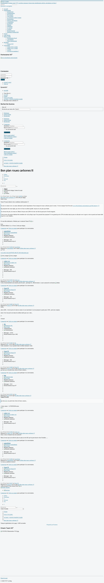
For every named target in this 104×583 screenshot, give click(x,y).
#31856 (11, 247)
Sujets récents (7, 114)
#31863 (11, 304)
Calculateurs (10, 39)
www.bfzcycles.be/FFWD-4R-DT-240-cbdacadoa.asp (14, 252)
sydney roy (7, 261)
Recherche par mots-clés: (8, 109)
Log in (2, 79)
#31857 (11, 280)
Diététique (9, 26)
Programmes (10, 19)
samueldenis (7, 231)
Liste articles (7, 35)
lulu (5, 375)
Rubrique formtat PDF (13, 32)
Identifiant (6, 126)
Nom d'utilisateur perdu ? (10, 136)
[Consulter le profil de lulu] (8, 377)
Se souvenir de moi (11, 129)
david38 (6, 90)
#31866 (11, 367)
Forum (5, 33)
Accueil (6, 9)
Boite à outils (7, 36)
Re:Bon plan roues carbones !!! (27, 248)
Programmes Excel (12, 38)
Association (7, 45)
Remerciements (11, 30)
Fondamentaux (11, 13)
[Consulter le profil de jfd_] (8, 325)
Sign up (6, 84)
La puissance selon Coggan (14, 17)
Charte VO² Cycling (12, 47)
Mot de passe (7, 127)
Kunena (55, 524)
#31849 (20, 196)
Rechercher (7, 116)
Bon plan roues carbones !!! (8, 197)
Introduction (10, 12)
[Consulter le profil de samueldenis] (10, 232)
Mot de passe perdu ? (9, 135)
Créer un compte (8, 138)
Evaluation (10, 23)
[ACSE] (9, 57)
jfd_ (5, 324)
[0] (5, 487)
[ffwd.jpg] (7, 490)
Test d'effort (10, 16)
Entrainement (7, 10)
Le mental (9, 28)
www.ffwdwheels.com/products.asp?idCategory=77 (86, 205)
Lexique (9, 29)
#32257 (11, 483)
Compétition (10, 22)
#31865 (11, 343)
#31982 (11, 459)
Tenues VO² (10, 44)
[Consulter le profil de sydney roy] (10, 262)
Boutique (6, 42)
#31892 (11, 432)
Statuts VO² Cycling (12, 48)
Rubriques (6, 113)
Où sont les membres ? (13, 51)
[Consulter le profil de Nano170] (10, 289)
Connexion (7, 132)
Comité (9, 49)
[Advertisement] (11, 63)
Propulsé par (50, 524)
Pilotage (9, 25)
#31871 (11, 394)
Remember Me (4, 78)
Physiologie (10, 14)
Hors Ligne (7, 234)
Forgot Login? (7, 82)
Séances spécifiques (12, 20)
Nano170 (6, 288)
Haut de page (4, 578)
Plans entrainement (12, 41)
